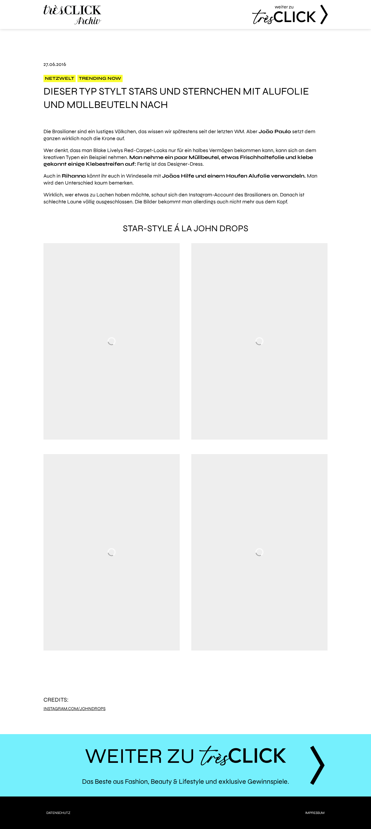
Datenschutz (58, 813)
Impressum (315, 813)
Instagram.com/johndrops (74, 709)
